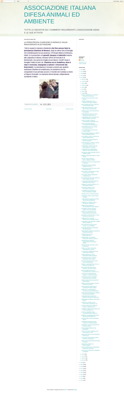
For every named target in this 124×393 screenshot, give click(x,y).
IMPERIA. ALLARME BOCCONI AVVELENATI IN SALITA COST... (89, 212)
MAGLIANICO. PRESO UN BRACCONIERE (87, 344)
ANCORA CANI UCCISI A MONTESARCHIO (87, 235)
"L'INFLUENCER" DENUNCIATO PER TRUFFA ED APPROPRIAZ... (90, 199)
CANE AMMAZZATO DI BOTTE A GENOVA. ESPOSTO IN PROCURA (90, 297)
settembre (84, 85)
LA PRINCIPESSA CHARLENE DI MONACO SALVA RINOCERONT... (89, 150)
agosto (83, 87)
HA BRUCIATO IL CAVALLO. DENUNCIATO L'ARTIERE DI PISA (90, 219)
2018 (81, 366)
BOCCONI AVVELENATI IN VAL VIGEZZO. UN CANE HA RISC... (89, 268)
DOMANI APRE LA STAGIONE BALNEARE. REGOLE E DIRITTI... (89, 238)
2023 (81, 73)
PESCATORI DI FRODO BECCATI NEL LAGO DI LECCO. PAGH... (90, 172)
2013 (81, 376)
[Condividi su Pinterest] (50, 104)
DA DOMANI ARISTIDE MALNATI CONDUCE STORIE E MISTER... (89, 322)
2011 (81, 380)
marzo (83, 356)
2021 (81, 77)
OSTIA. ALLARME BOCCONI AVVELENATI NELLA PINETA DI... (89, 313)
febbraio (84, 358)
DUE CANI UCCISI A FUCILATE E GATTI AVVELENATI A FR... (90, 169)
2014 (81, 374)
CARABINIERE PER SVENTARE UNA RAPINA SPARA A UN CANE (90, 118)
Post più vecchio (69, 109)
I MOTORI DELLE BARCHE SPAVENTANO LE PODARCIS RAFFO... (88, 242)
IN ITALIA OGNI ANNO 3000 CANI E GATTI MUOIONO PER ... (89, 261)
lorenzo (82, 60)
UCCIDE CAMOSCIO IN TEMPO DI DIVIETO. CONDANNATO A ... (89, 306)
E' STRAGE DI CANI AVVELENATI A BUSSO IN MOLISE (89, 140)
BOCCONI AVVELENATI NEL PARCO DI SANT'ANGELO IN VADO (90, 178)
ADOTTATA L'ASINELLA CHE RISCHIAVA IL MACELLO (88, 188)
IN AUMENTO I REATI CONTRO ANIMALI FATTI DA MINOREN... (89, 209)
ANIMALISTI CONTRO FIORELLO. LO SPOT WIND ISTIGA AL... (90, 185)
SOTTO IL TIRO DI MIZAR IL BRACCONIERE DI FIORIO (88, 159)
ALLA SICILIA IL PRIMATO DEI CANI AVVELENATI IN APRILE (89, 252)
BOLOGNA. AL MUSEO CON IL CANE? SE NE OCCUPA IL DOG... (90, 215)
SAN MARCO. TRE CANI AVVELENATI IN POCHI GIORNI (90, 325)
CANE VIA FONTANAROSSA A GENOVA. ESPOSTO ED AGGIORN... (90, 293)
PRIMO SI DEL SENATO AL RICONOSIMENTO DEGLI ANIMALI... (90, 206)
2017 (81, 368)
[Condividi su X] (47, 104)
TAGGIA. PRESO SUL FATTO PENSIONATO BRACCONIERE (89, 255)
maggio (83, 93)
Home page (49, 109)
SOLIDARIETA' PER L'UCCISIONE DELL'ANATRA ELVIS (89, 127)
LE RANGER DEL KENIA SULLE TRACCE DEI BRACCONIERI (88, 191)
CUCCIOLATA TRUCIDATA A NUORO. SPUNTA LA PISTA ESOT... (90, 338)
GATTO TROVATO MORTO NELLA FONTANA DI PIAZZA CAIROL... (89, 287)
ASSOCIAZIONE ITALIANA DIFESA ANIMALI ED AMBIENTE (60, 14)
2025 (81, 69)
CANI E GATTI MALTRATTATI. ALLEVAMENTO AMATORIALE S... (89, 124)
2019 (81, 364)
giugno (83, 91)
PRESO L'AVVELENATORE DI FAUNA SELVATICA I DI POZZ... (90, 284)
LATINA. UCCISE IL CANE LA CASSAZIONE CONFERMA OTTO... (90, 121)
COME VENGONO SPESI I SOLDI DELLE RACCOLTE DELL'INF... (89, 108)
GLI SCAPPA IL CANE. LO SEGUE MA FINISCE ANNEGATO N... (90, 137)
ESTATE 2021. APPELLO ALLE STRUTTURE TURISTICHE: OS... (89, 303)
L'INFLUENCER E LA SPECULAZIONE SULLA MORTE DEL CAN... (90, 143)
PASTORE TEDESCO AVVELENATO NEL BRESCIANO (89, 228)
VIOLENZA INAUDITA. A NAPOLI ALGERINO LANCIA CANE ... (88, 258)
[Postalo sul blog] (45, 104)
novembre (84, 81)
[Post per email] (41, 104)
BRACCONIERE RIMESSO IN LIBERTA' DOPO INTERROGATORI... (90, 134)
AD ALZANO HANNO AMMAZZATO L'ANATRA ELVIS (89, 175)
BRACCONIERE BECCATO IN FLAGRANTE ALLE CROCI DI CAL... (90, 271)
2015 (81, 372)
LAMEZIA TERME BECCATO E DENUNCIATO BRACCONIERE (89, 102)
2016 (81, 370)
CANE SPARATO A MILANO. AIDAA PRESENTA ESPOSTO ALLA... (89, 114)
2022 (81, 75)
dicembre (84, 79)
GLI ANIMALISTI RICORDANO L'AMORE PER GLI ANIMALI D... (90, 222)
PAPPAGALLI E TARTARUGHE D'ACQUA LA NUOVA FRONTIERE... (90, 290)
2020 (81, 362)
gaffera (65, 389)
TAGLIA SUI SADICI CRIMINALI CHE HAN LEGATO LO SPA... (89, 332)
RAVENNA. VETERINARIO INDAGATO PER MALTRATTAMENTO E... (90, 316)
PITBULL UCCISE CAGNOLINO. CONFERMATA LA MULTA (88, 249)
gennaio (84, 360)
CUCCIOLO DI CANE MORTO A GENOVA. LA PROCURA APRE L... (89, 274)
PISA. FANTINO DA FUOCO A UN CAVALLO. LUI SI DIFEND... (89, 225)
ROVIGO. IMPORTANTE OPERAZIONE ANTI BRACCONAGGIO (90, 348)
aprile (83, 354)
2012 (81, 378)
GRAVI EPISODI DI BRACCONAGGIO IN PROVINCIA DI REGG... (90, 231)
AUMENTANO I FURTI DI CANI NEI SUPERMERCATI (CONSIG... (89, 146)
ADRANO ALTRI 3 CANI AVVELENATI (90, 194)
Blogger (75, 389)
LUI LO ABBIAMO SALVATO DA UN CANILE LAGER (89, 130)
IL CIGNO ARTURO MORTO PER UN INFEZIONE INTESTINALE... (89, 182)
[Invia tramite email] (43, 104)
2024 (81, 71)
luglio (83, 89)
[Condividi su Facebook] (48, 104)
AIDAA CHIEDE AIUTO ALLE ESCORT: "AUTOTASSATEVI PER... (90, 105)
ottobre (83, 83)
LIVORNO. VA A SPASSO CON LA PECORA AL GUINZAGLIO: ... (89, 203)
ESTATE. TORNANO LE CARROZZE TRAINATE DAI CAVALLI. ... (89, 95)
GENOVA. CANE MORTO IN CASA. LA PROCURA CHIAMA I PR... (90, 265)
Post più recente (28, 109)
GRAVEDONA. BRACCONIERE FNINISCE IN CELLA (88, 166)
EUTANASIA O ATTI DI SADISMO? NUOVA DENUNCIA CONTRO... (89, 277)
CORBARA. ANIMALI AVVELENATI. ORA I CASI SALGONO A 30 (90, 309)
